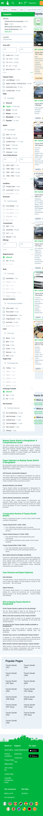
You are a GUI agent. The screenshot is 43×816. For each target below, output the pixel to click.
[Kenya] (10, 803)
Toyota (37, 29)
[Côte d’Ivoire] (8, 809)
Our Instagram (9, 797)
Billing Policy (8, 764)
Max (21, 49)
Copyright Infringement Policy (8, 780)
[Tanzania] (20, 803)
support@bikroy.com (21, 750)
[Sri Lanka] (13, 809)
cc (10, 368)
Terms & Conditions (8, 755)
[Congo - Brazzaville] (24, 809)
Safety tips (18, 754)
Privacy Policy (9, 760)
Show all (9, 103)
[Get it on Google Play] (34, 756)
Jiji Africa (25, 793)
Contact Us (18, 758)
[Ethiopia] (31, 803)
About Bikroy (8, 750)
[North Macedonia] (34, 809)
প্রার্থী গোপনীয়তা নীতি (8, 769)
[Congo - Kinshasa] (19, 809)
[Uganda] (15, 803)
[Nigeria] (5, 803)
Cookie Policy (8, 774)
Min (5, 49)
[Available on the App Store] (34, 751)
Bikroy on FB (8, 793)
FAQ (15, 762)
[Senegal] (36, 803)
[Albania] (29, 809)
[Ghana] (26, 803)
